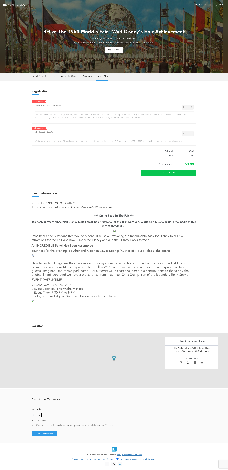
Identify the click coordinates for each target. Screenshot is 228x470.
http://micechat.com (41, 420)
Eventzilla (14, 5)
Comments (88, 76)
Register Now (114, 50)
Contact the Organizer (44, 433)
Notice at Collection (147, 459)
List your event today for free (129, 455)
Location (55, 76)
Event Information (40, 76)
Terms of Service (93, 459)
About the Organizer (70, 76)
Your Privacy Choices (127, 459)
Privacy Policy (78, 459)
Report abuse (108, 459)
